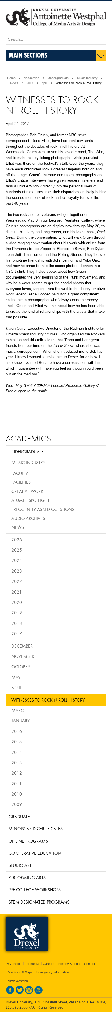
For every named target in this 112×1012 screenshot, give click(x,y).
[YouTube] (38, 993)
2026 (16, 539)
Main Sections (28, 55)
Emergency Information (52, 972)
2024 (16, 560)
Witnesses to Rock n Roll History (48, 700)
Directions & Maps (19, 972)
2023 (16, 571)
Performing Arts (27, 877)
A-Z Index (14, 963)
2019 (16, 612)
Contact (89, 963)
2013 (16, 762)
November (22, 656)
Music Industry (87, 78)
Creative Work (27, 491)
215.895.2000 (17, 1007)
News (14, 83)
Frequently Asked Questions (42, 509)
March (18, 710)
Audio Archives (28, 518)
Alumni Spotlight (30, 500)
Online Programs (28, 841)
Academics (31, 78)
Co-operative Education (35, 853)
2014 (16, 752)
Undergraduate (58, 78)
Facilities (21, 482)
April (16, 687)
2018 (16, 623)
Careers (48, 963)
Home (11, 78)
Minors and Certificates (36, 829)
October (20, 666)
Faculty (19, 473)
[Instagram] (29, 993)
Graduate (19, 816)
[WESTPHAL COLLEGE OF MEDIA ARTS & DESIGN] (56, 31)
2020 (16, 602)
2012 (16, 773)
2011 (16, 783)
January (20, 720)
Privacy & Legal (69, 963)
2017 (29, 83)
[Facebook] (10, 993)
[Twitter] (19, 993)
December (22, 646)
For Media (32, 963)
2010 (16, 794)
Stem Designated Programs (39, 902)
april (44, 83)
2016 (16, 731)
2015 (16, 741)
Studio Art (20, 865)
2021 (16, 592)
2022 (16, 581)
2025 (16, 550)
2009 (16, 804)
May (15, 677)
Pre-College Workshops (35, 889)
